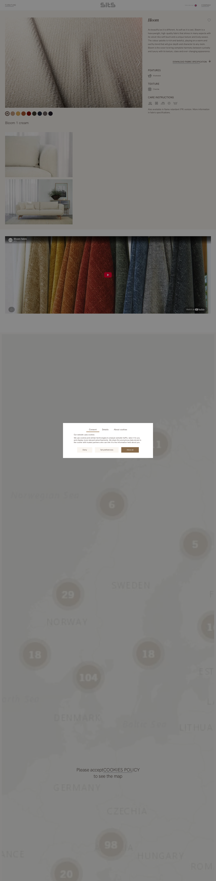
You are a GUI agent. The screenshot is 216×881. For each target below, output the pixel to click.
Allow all (130, 450)
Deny (85, 450)
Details (105, 429)
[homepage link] (107, 7)
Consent (93, 429)
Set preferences (106, 450)
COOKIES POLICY (121, 770)
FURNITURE (10, 5)
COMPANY (206, 5)
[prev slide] (8, 62)
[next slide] (138, 62)
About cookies (120, 429)
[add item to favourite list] (139, 20)
